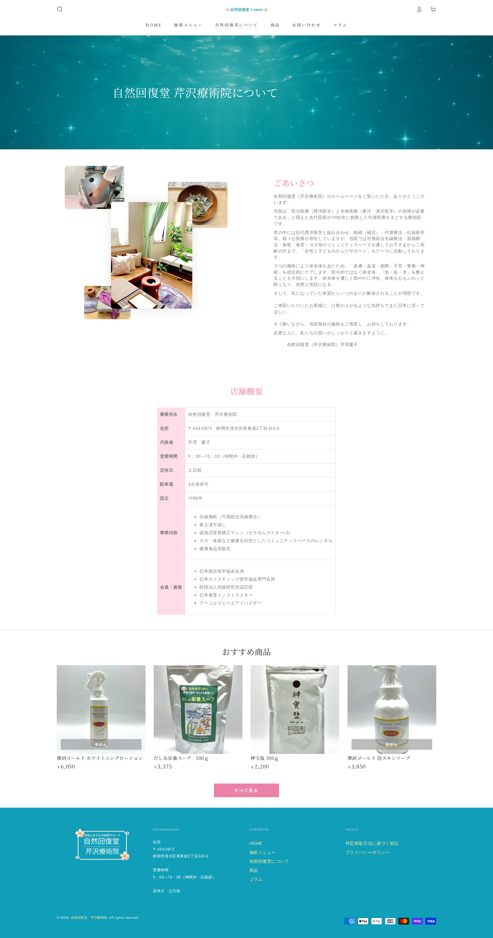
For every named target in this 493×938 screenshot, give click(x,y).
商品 (253, 870)
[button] (60, 9)
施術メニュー (262, 852)
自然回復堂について (269, 861)
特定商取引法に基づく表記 (372, 843)
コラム (256, 879)
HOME (255, 843)
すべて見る (246, 790)
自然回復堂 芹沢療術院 (89, 917)
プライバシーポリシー (367, 852)
